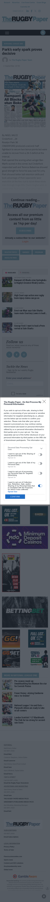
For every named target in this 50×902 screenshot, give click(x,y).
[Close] (45, 402)
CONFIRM (15, 497)
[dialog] (25, 451)
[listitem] (25, 448)
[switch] (40, 454)
